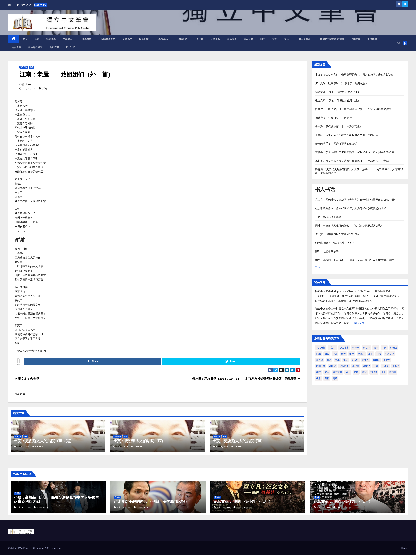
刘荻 (327, 353)
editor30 (42, 507)
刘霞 (335, 353)
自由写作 (232, 39)
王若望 (395, 366)
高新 (327, 378)
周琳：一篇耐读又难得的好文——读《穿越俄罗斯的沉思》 (349, 225)
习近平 (332, 347)
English (71, 47)
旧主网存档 (305, 39)
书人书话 (199, 39)
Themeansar (55, 548)
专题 (287, 39)
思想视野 (182, 39)
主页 (37, 39)
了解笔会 (68, 39)
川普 (379, 353)
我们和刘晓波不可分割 (332, 39)
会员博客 (54, 47)
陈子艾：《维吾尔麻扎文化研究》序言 (337, 234)
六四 (384, 347)
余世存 (366, 347)
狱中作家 (144, 39)
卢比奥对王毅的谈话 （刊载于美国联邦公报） (341, 83)
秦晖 (318, 372)
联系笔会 (51, 39)
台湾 (343, 353)
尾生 (370, 353)
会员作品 (163, 39)
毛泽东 (355, 366)
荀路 (356, 372)
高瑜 (335, 378)
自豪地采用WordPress (19, 548)
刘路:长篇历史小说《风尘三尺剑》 (335, 242)
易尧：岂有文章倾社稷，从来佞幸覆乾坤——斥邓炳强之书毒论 (352, 160)
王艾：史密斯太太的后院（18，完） (43, 440)
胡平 (348, 372)
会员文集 (16, 47)
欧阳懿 (332, 366)
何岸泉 (355, 347)
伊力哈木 (344, 347)
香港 (318, 378)
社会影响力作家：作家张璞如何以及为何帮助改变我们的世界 (350, 208)
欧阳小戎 (320, 366)
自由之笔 (248, 39)
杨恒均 (365, 360)
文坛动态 (127, 39)
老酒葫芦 (337, 372)
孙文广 (361, 353)
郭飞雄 (373, 372)
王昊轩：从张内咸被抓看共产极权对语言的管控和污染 (346, 135)
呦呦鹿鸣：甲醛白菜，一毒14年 (333, 117)
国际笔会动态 (108, 39)
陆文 (383, 372)
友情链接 (372, 39)
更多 (317, 266)
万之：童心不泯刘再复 (328, 217)
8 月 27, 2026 (324, 507)
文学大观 (215, 39)
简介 (25, 39)
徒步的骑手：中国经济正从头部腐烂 (336, 143)
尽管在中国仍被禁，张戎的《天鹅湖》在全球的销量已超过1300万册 (355, 199)
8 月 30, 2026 (24, 507)
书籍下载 (355, 39)
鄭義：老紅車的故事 (327, 251)
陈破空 (392, 372)
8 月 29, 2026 (124, 507)
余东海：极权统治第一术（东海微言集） (339, 126)
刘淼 (318, 353)
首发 (274, 39)
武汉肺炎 (344, 366)
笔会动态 (87, 39)
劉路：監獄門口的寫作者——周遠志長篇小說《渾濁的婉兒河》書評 (354, 260)
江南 (44, 88)
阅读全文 (359, 323)
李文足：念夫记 (28, 378)
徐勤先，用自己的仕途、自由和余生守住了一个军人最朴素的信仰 (353, 109)
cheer (28, 84)
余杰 (376, 347)
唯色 (351, 353)
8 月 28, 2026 (224, 507)
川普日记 (389, 353)
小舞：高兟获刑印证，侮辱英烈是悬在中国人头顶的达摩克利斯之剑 (354, 74)
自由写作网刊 (35, 47)
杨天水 (355, 360)
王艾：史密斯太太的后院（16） (239, 440)
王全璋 (385, 366)
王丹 (376, 366)
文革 (337, 360)
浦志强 (366, 366)
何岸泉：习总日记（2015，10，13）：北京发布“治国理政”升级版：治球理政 (245, 378)
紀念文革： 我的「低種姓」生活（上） (338, 100)
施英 (345, 360)
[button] (398, 43)
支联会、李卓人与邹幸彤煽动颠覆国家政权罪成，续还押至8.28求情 (354, 152)
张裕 (329, 360)
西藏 (364, 372)
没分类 (17, 493)
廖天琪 (319, 360)
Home (404, 548)
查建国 (376, 360)
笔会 (327, 372)
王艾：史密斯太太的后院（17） (139, 440)
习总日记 (320, 347)
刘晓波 (393, 347)
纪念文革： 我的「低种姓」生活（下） (338, 92)
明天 (262, 39)
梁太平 (386, 360)
